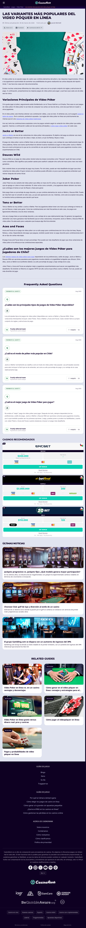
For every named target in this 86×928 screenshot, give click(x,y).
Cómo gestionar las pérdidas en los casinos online (43, 813)
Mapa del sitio (67, 925)
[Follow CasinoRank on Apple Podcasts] (55, 867)
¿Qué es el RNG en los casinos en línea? (43, 809)
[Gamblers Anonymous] (30, 893)
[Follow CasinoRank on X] (40, 867)
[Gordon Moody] (63, 893)
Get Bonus (43, 467)
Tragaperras (43, 784)
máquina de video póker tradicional (28, 119)
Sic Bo (43, 780)
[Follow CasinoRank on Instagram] (35, 867)
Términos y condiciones (21, 925)
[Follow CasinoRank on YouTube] (45, 867)
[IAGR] (19, 893)
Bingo (43, 772)
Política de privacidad (43, 842)
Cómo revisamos (43, 835)
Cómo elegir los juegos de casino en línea (43, 802)
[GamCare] (45, 893)
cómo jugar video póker (59, 126)
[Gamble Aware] (39, 902)
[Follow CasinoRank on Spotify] (50, 867)
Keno (43, 776)
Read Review (43, 470)
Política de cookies (46, 925)
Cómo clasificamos (43, 838)
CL (42, 873)
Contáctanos (43, 831)
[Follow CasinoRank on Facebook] (30, 867)
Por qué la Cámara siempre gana (43, 798)
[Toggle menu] (4, 3)
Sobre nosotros (43, 827)
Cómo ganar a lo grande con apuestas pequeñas (43, 805)
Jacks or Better (8, 135)
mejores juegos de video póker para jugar (20, 257)
